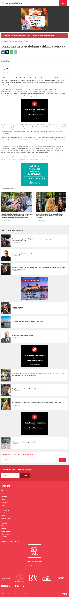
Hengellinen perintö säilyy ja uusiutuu (23, 254)
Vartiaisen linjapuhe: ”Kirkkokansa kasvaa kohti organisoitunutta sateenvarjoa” (29, 35)
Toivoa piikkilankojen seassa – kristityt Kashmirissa (27, 321)
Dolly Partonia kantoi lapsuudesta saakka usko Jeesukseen (29, 389)
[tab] (6, 230)
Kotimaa (4, 41)
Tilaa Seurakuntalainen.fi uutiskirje (18, 455)
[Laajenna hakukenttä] (63, 3)
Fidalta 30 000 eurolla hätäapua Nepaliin (24, 442)
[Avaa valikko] (55, 3)
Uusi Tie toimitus (5, 61)
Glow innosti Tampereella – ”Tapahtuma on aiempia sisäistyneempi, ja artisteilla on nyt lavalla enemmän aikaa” (37, 239)
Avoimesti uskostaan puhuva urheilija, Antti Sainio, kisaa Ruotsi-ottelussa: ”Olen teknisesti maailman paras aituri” (38, 268)
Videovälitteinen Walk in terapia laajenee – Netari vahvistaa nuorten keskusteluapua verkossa (50, 215)
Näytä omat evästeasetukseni (10, 541)
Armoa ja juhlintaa (17, 307)
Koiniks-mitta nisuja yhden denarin (22, 335)
